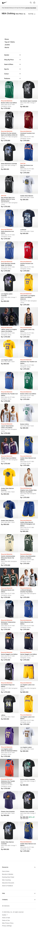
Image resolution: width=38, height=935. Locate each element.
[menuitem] (5, 915)
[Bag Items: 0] (34, 2)
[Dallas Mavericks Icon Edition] (9, 218)
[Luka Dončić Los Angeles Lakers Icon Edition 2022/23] (28, 282)
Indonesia (6, 906)
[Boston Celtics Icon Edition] (9, 89)
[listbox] (32, 14)
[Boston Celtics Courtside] (28, 768)
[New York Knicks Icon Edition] (28, 152)
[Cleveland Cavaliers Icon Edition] (28, 120)
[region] (19, 69)
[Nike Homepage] (4, 2)
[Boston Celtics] (28, 413)
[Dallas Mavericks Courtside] (9, 152)
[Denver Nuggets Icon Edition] (9, 641)
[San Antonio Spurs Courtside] (28, 89)
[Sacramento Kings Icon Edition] (9, 671)
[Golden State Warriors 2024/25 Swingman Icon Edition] (28, 509)
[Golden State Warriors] (28, 184)
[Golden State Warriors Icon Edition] (28, 445)
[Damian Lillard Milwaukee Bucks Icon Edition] (28, 543)
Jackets (7, 45)
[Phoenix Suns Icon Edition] (9, 445)
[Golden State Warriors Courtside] (9, 830)
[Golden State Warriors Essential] (9, 477)
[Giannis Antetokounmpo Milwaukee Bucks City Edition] (9, 543)
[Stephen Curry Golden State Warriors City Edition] (28, 477)
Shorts (7, 48)
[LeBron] (9, 704)
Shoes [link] (7, 39)
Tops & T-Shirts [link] (10, 42)
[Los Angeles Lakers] (9, 348)
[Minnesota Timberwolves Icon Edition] (9, 609)
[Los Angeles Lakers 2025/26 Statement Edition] (9, 736)
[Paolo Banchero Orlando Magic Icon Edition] (9, 250)
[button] (12, 55)
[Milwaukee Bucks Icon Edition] (9, 577)
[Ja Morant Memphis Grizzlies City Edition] (28, 577)
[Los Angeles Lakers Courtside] (9, 282)
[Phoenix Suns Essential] (9, 800)
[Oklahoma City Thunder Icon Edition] (28, 348)
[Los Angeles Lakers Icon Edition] (28, 671)
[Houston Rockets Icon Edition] (28, 250)
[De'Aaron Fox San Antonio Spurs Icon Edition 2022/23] (9, 120)
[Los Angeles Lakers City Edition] (28, 316)
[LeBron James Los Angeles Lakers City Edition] (9, 316)
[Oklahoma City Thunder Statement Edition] (9, 768)
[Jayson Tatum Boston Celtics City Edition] (9, 413)
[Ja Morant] (28, 218)
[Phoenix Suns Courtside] (28, 800)
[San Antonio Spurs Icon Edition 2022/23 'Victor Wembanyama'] (9, 184)
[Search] (30, 2)
